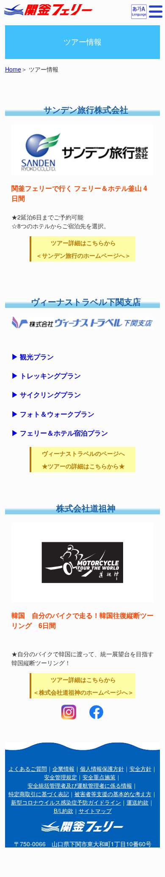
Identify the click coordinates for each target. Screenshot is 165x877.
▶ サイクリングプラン (46, 394)
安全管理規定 (60, 777)
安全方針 (140, 769)
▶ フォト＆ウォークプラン (52, 414)
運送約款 (137, 802)
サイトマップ (95, 811)
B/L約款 (63, 811)
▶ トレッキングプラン (46, 375)
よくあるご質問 (27, 769)
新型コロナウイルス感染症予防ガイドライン (66, 802)
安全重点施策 (99, 777)
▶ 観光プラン (32, 356)
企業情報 (63, 769)
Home (13, 69)
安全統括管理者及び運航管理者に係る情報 (80, 785)
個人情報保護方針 (102, 769)
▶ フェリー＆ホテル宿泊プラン (59, 433)
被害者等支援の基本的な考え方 (112, 794)
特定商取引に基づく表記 (38, 794)
